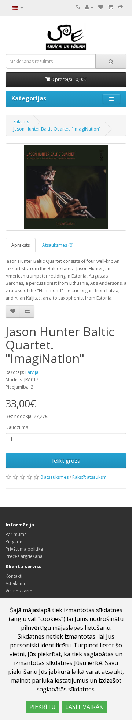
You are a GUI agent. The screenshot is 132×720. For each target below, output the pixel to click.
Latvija (31, 372)
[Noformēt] (120, 7)
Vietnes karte (19, 591)
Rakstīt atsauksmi (90, 477)
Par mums (16, 534)
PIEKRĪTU (42, 707)
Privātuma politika (24, 549)
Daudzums (17, 427)
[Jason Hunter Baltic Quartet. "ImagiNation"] (66, 187)
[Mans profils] (89, 7)
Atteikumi (15, 583)
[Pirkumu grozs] (110, 7)
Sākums (21, 121)
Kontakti (14, 576)
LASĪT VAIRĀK (84, 707)
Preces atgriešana (24, 556)
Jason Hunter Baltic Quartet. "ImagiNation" (57, 129)
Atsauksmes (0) (57, 245)
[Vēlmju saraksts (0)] (100, 7)
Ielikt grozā (66, 460)
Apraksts (20, 245)
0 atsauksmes (54, 477)
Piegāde (14, 542)
